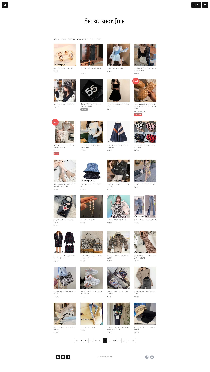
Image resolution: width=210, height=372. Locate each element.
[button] (196, 5)
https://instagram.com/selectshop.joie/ (147, 357)
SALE (92, 39)
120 (114, 340)
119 (109, 340)
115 (91, 340)
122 (123, 340)
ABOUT (71, 39)
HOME (56, 39)
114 (86, 340)
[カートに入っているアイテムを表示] (205, 5)
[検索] (5, 5)
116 (95, 340)
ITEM (63, 39)
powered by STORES (105, 357)
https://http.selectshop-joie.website (152, 357)
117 (100, 340)
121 (119, 340)
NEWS (99, 39)
